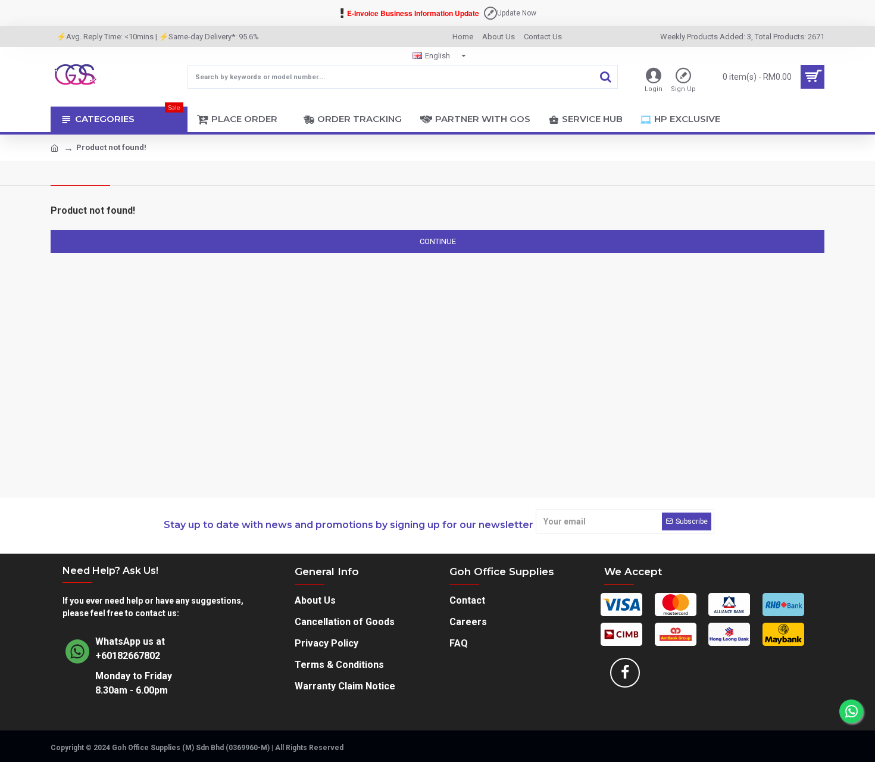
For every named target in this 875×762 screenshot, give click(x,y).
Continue (438, 241)
